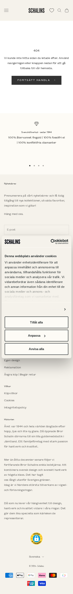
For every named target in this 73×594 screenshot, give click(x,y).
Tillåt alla (36, 322)
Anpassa (34, 335)
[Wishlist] (51, 10)
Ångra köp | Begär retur (20, 374)
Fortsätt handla (33, 80)
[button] (36, 538)
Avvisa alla (36, 348)
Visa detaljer (51, 309)
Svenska (34, 556)
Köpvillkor (11, 393)
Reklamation (12, 367)
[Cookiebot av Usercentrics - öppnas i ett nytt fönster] (51, 241)
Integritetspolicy (15, 407)
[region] (36, 140)
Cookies (9, 400)
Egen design (12, 360)
